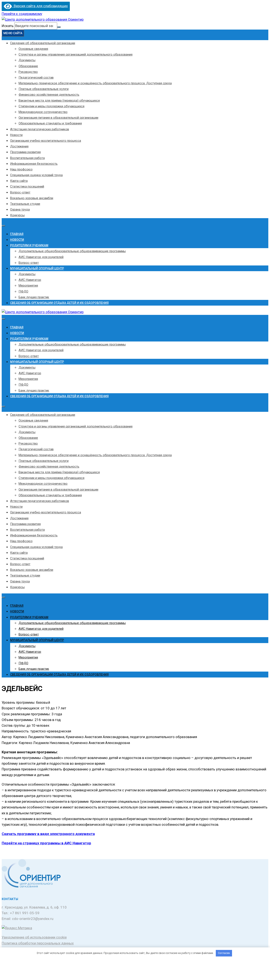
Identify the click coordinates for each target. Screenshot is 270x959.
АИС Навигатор (30, 280)
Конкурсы (17, 215)
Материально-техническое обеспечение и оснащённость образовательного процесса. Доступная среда (95, 83)
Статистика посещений (27, 186)
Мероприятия (28, 285)
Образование (28, 66)
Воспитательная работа (27, 158)
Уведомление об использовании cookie (34, 937)
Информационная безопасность (34, 164)
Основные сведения (33, 49)
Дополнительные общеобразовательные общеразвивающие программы (72, 251)
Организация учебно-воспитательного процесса (45, 141)
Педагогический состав (36, 77)
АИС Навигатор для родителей (41, 257)
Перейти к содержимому (22, 14)
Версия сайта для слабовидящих (40, 6)
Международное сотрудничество (43, 112)
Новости (16, 135)
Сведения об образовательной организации (42, 43)
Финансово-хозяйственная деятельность (49, 95)
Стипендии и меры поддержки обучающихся (51, 106)
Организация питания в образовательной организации (58, 118)
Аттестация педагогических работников (39, 129)
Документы (27, 60)
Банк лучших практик (34, 297)
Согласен (224, 953)
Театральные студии (25, 204)
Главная (16, 234)
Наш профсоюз (21, 169)
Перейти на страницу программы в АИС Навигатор (46, 843)
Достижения (19, 146)
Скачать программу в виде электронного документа (48, 834)
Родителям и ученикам (29, 245)
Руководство (28, 72)
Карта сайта (19, 181)
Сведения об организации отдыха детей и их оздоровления (59, 303)
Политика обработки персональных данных (38, 943)
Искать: (8, 26)
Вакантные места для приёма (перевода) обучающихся (59, 100)
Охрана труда (20, 209)
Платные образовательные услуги (44, 89)
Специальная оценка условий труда (36, 175)
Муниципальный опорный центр (37, 268)
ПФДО (23, 291)
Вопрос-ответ (20, 192)
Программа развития (25, 152)
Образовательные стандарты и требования (50, 123)
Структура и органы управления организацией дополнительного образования (75, 54)
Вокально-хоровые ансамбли (31, 198)
